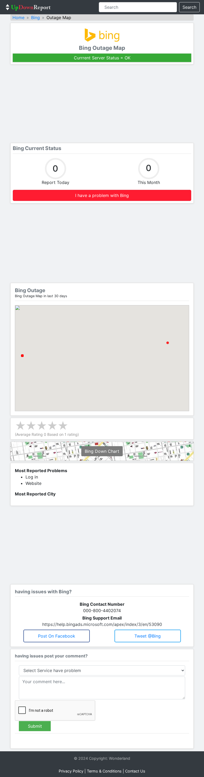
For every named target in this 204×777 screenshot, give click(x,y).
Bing (35, 17)
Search (189, 7)
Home (18, 17)
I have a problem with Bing (102, 195)
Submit (35, 726)
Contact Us (135, 771)
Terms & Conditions (104, 771)
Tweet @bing (147, 636)
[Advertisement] (102, 104)
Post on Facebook (56, 636)
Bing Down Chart (102, 451)
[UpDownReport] (28, 7)
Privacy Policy (71, 771)
